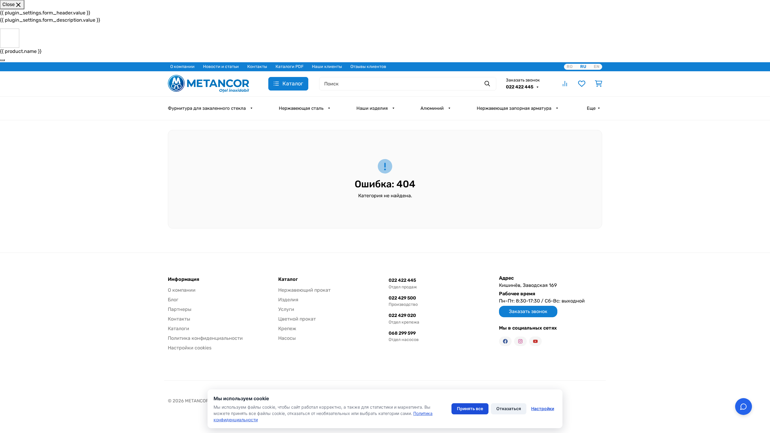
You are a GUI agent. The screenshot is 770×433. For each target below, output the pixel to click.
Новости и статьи (221, 66)
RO (570, 66)
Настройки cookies (189, 348)
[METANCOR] (208, 83)
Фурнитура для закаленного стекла (207, 108)
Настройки (542, 408)
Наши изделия (372, 108)
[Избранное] (581, 83)
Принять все (470, 408)
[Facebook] (505, 341)
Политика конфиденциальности (205, 338)
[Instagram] (520, 341)
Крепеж (287, 328)
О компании (182, 66)
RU (583, 66)
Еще (591, 108)
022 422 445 (520, 87)
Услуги (286, 309)
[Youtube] (535, 341)
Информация (183, 279)
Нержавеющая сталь (301, 108)
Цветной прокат (297, 319)
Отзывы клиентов (368, 66)
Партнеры (179, 309)
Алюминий (432, 108)
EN (596, 66)
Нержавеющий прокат (304, 290)
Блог (173, 299)
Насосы (287, 338)
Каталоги (178, 328)
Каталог (288, 279)
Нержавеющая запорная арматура (514, 108)
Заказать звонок (523, 80)
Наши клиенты (327, 66)
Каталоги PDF (289, 66)
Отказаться (508, 408)
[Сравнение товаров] (564, 83)
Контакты (257, 66)
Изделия (288, 299)
